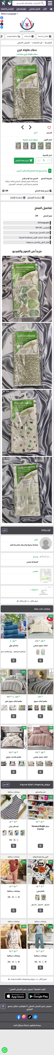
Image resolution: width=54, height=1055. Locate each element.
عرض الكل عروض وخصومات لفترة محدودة (27, 979)
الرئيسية (48, 43)
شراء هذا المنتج (24, 160)
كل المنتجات (37, 43)
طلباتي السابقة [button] (45, 36)
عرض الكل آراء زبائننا (27, 601)
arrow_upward (3, 1006)
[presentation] (30, 128)
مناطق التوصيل (13, 36)
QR (5, 190)
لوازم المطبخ (21, 9)
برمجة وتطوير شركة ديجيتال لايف (27, 1025)
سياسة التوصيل (35, 197)
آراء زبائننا (29, 36)
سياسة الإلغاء (18, 197)
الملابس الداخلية (7, 9)
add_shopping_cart (40, 660)
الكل (45, 9)
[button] (9, 3)
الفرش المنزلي (34, 9)
